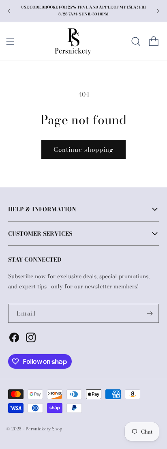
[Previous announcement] (9, 11)
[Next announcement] (158, 11)
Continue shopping (83, 149)
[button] (10, 41)
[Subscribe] (149, 313)
